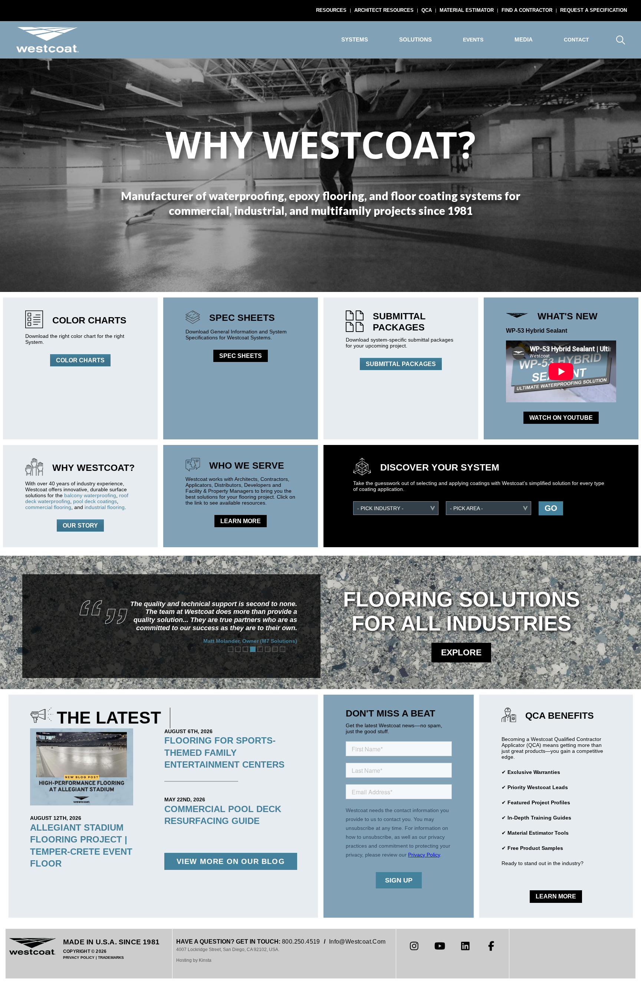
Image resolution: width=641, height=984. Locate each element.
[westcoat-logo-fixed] (47, 40)
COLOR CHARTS (80, 360)
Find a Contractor (527, 10)
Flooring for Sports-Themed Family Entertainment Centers (224, 752)
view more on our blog (231, 861)
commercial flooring (48, 507)
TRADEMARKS (111, 957)
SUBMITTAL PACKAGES (401, 364)
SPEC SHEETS (240, 356)
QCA (426, 10)
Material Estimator (467, 10)
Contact (576, 40)
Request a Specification (593, 10)
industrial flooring (105, 507)
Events (473, 40)
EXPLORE (461, 652)
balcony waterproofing (90, 495)
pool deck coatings (95, 501)
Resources (331, 10)
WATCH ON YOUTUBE (561, 418)
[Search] (620, 40)
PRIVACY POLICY (79, 957)
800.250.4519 (301, 941)
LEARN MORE (240, 521)
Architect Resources (384, 10)
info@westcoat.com (357, 941)
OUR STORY (80, 525)
